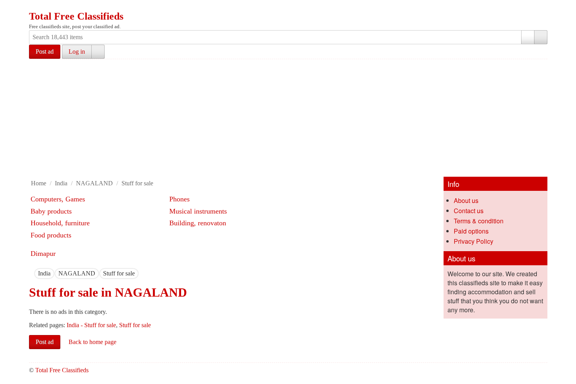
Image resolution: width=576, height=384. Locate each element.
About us (466, 200)
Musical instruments (198, 211)
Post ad (45, 51)
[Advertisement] (288, 118)
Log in (77, 51)
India (61, 183)
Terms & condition (479, 220)
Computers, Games (58, 199)
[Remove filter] (50, 273)
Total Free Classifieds (76, 16)
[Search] (540, 37)
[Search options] (527, 37)
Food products (51, 235)
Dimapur (43, 253)
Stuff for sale (137, 183)
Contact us (469, 210)
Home (38, 183)
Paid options (471, 230)
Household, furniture (60, 223)
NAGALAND (94, 183)
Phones (179, 199)
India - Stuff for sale (91, 325)
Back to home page (92, 342)
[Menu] (35, 7)
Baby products (51, 211)
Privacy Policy (473, 241)
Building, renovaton (197, 223)
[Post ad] (50, 7)
